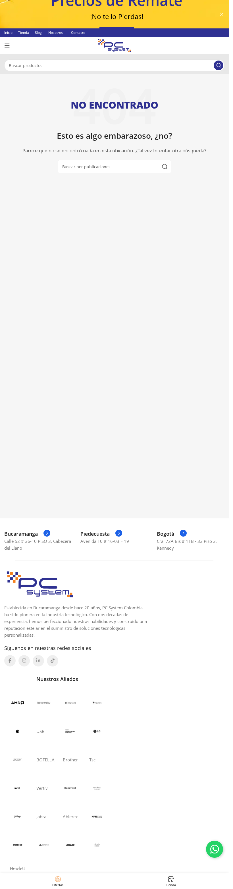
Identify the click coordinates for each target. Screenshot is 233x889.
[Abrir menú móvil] (7, 45)
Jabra (41, 816)
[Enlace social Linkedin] (38, 660)
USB (40, 731)
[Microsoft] (70, 703)
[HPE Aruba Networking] (97, 816)
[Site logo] (114, 45)
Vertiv (42, 788)
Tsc (92, 760)
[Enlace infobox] (27, 534)
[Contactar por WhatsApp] (214, 849)
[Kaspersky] (44, 703)
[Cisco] (97, 845)
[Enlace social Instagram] (24, 660)
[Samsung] (17, 845)
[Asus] (70, 845)
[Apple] (17, 731)
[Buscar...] (218, 65)
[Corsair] (44, 845)
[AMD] (17, 703)
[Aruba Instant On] (97, 788)
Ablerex (70, 816)
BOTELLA (43, 760)
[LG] (97, 731)
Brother (70, 760)
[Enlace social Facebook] (10, 660)
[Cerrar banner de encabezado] (222, 14)
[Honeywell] (70, 788)
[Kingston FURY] (17, 816)
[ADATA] (97, 703)
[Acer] (17, 759)
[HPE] (70, 731)
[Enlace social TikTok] (52, 660)
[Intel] (17, 788)
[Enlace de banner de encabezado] (114, 14)
